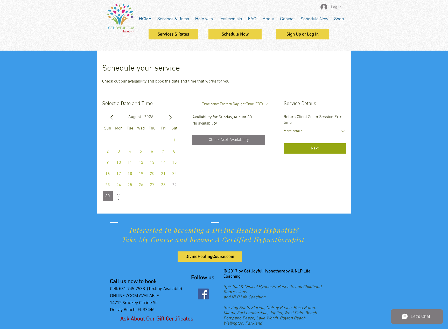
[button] (302, 34)
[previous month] (112, 117)
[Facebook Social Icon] (203, 294)
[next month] (170, 117)
